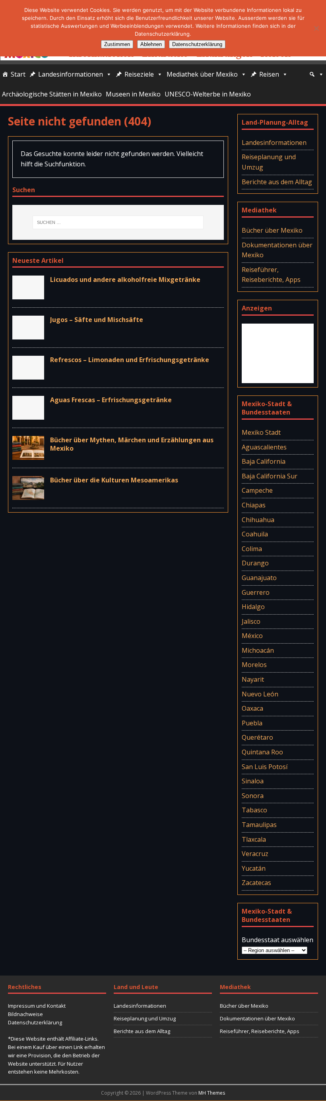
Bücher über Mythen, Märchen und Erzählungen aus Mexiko (131, 444)
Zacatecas (256, 882)
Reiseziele (139, 74)
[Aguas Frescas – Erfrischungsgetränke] (28, 414)
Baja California (263, 461)
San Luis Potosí (264, 766)
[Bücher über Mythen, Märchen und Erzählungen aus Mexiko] (28, 454)
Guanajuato (259, 577)
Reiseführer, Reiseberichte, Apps (271, 274)
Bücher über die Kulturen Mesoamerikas (114, 480)
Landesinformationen (70, 74)
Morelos (254, 664)
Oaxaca (252, 708)
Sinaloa (253, 781)
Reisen (269, 74)
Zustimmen (117, 44)
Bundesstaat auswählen (277, 939)
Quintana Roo (262, 752)
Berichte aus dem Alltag (277, 181)
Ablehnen (151, 44)
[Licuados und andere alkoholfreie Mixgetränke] (28, 294)
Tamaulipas (259, 824)
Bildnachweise (25, 1014)
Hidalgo (253, 606)
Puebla (252, 723)
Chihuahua (258, 519)
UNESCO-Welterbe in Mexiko (208, 94)
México (252, 635)
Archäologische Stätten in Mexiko (52, 94)
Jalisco (251, 621)
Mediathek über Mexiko (202, 74)
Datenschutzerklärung (35, 1022)
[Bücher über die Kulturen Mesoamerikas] (28, 494)
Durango (255, 563)
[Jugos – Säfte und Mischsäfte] (28, 334)
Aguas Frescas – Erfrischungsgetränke (111, 399)
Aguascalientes (264, 447)
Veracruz (255, 853)
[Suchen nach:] (118, 222)
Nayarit (253, 679)
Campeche (257, 490)
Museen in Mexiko (133, 94)
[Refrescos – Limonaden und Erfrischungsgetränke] (28, 374)
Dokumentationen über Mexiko (277, 250)
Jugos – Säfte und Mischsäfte (96, 319)
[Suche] (316, 74)
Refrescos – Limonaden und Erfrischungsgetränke (129, 359)
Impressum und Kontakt (37, 1005)
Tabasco (254, 810)
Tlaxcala (254, 839)
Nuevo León (260, 694)
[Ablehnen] (316, 28)
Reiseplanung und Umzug (269, 162)
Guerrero (256, 592)
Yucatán (254, 868)
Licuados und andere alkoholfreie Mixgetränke (125, 279)
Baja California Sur (269, 476)
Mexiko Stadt (261, 432)
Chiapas (254, 505)
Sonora (253, 795)
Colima (252, 548)
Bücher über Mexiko (272, 230)
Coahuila (255, 534)
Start (18, 74)
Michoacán (258, 650)
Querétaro (257, 737)
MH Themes (211, 1092)
